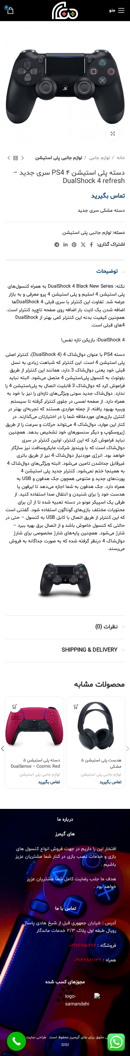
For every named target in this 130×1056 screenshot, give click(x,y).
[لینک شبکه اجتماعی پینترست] (74, 244)
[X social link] (83, 244)
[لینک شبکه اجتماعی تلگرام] (56, 244)
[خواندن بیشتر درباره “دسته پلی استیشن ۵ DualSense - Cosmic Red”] (15, 706)
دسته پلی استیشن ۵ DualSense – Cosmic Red (35, 763)
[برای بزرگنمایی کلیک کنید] (113, 134)
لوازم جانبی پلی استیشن (58, 158)
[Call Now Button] (16, 1041)
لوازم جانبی (99, 158)
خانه (120, 158)
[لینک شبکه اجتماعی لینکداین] (65, 244)
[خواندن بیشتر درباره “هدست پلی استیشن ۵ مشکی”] (76, 706)
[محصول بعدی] (8, 158)
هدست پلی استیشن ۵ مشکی (101, 763)
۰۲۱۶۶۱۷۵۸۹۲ (82, 945)
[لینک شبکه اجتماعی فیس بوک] (91, 244)
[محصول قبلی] (22, 158)
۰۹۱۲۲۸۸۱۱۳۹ (88, 960)
